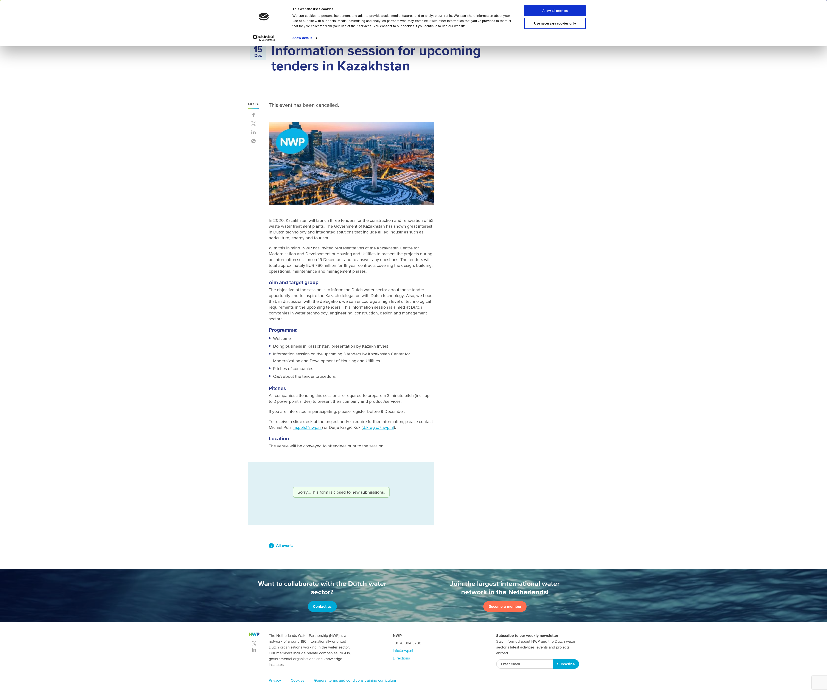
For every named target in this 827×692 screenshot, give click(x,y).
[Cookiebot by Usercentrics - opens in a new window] (264, 38)
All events (285, 545)
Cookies (297, 680)
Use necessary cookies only (555, 23)
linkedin (254, 650)
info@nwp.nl (403, 650)
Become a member (504, 606)
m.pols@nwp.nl (308, 427)
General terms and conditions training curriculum (355, 680)
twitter (254, 643)
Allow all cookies (555, 10)
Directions (401, 658)
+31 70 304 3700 (407, 643)
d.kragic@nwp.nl (378, 427)
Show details (302, 38)
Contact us (322, 606)
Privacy (275, 680)
